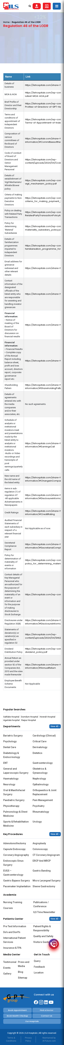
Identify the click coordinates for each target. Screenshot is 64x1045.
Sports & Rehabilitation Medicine (16, 823)
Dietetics (37, 753)
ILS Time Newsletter (44, 912)
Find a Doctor (46, 1010)
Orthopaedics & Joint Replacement (44, 792)
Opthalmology (40, 784)
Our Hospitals (32, 1021)
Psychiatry (38, 806)
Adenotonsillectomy (14, 843)
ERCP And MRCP (42, 860)
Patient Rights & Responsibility (42, 928)
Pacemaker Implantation (17, 886)
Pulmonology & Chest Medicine (15, 813)
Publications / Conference (41, 904)
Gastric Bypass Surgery (16, 880)
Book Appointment (17, 1010)
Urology (37, 821)
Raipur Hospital (28, 720)
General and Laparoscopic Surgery (15, 770)
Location (39, 972)
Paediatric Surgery (13, 800)
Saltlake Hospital (11, 717)
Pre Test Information (14, 926)
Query (37, 961)
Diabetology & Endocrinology (11, 755)
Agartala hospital (11, 720)
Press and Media (23, 964)
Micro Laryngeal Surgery (46, 880)
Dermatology (40, 747)
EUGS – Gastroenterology (13, 872)
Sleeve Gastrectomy (44, 886)
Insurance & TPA (12, 947)
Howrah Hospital (47, 717)
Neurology (9, 784)
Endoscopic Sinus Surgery (13, 862)
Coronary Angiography (16, 855)
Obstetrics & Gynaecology (40, 770)
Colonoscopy (40, 849)
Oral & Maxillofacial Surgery (14, 792)
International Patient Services (14, 940)
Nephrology (39, 778)
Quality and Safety (43, 936)
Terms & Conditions (11, 1039)
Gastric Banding (42, 870)
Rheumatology (41, 811)
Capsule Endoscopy (14, 849)
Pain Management (43, 800)
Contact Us (46, 1015)
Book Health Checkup (17, 1015)
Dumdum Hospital (29, 717)
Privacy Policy (28, 1039)
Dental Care (9, 747)
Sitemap (22, 977)
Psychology (10, 741)
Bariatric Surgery (13, 735)
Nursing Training (12, 902)
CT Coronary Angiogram (46, 855)
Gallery (7, 973)
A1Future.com (49, 1041)
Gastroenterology (43, 763)
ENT (5, 763)
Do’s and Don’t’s (11, 932)
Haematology (10, 778)
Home (6, 22)
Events (7, 967)
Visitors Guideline (43, 942)
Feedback (39, 966)
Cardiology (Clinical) (44, 735)
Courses (8, 908)
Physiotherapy (11, 806)
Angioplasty (39, 843)
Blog (20, 972)
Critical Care (39, 741)
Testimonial (9, 962)
